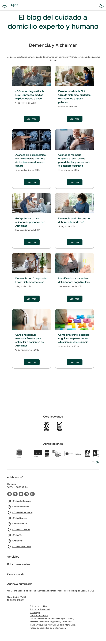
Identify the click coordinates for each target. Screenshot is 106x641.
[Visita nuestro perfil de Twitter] (15, 494)
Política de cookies (38, 606)
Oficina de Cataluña (21, 501)
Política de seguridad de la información (48, 628)
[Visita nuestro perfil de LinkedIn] (26, 494)
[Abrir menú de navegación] (4, 5)
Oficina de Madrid (20, 506)
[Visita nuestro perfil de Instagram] (32, 494)
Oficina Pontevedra (21, 529)
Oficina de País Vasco (22, 512)
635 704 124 (22, 487)
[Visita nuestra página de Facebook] (9, 494)
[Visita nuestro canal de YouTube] (21, 494)
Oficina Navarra (19, 518)
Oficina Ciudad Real (21, 546)
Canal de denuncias (39, 615)
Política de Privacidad (40, 609)
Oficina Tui (17, 535)
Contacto (11, 484)
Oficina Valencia (19, 523)
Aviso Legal (35, 612)
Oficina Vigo (18, 540)
